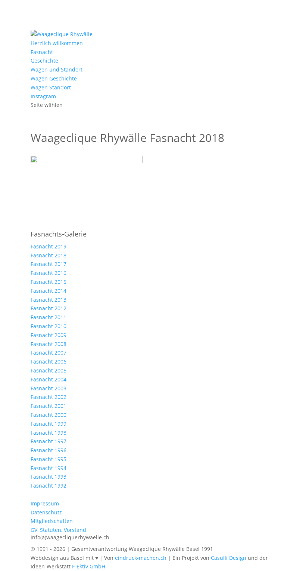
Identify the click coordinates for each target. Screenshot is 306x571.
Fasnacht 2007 (48, 352)
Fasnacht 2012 (48, 308)
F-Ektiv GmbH (88, 566)
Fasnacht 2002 (48, 396)
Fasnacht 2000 (48, 414)
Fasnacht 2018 (48, 255)
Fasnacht (42, 51)
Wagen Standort (51, 87)
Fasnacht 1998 (48, 432)
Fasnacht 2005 (48, 370)
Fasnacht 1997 (48, 441)
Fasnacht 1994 (48, 468)
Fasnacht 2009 (48, 335)
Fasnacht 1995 (48, 459)
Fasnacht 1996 (48, 450)
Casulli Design (228, 557)
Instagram (43, 96)
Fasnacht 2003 (48, 388)
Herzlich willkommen (57, 43)
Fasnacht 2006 (48, 361)
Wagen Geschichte (54, 78)
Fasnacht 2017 (48, 263)
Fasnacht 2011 (48, 317)
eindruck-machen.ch (140, 557)
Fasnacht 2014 (48, 290)
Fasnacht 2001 (48, 405)
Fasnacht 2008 (48, 344)
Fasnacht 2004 (48, 379)
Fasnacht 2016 (48, 272)
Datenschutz (46, 512)
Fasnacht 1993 (48, 476)
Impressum (45, 503)
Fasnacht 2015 (48, 281)
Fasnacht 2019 (48, 246)
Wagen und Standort (56, 69)
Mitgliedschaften (52, 520)
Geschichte (44, 60)
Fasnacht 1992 (48, 485)
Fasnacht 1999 (48, 423)
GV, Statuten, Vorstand (58, 529)
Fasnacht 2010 (48, 326)
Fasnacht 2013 (48, 299)
